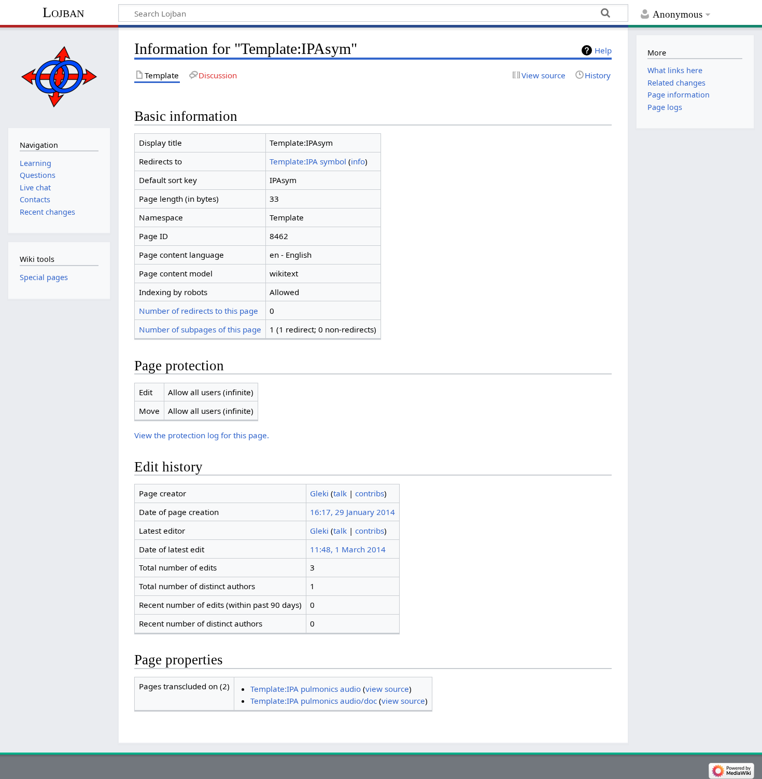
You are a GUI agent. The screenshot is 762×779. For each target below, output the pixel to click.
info (358, 161)
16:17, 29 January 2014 (352, 512)
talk (340, 493)
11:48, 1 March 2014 (348, 549)
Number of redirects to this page (198, 310)
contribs (369, 493)
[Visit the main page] (59, 76)
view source (387, 689)
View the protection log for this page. (201, 435)
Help (603, 50)
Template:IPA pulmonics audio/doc (313, 700)
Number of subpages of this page (200, 329)
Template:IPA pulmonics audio (305, 689)
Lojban (63, 12)
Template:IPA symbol (308, 161)
